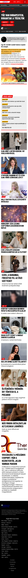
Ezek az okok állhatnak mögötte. (10, 430)
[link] (3, 148)
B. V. (9, 28)
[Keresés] (22, 2)
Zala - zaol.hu (4, 557)
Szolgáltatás (12, 568)
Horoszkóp (4, 5)
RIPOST (3, 8)
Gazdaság (12, 562)
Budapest (5, 22)
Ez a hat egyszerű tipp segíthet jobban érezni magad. (13, 398)
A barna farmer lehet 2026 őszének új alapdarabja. (12, 285)
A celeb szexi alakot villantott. (12, 313)
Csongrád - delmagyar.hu (7, 528)
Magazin (12, 564)
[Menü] (25, 2)
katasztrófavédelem (8, 25)
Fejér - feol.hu (4, 533)
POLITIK (8, 8)
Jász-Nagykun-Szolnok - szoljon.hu (9, 541)
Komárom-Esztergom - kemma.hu (9, 543)
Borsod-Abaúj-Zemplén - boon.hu (9, 526)
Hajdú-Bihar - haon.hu (6, 537)
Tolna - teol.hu (4, 551)
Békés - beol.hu (4, 524)
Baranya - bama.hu (6, 522)
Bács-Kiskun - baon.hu (6, 520)
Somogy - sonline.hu (6, 547)
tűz (12, 22)
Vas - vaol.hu (4, 553)
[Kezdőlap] (5, 2)
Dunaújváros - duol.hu (6, 530)
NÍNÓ (12, 8)
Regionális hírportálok (12, 518)
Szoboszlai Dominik (14, 5)
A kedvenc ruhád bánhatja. (11, 340)
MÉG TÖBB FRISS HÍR (6, 127)
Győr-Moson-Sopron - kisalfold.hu (9, 535)
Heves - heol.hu (5, 539)
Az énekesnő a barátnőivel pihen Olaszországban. (13, 365)
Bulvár (13, 566)
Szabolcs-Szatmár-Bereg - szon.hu (9, 549)
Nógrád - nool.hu (5, 545)
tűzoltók (22, 58)
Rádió (12, 570)
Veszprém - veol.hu (5, 555)
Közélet (12, 560)
